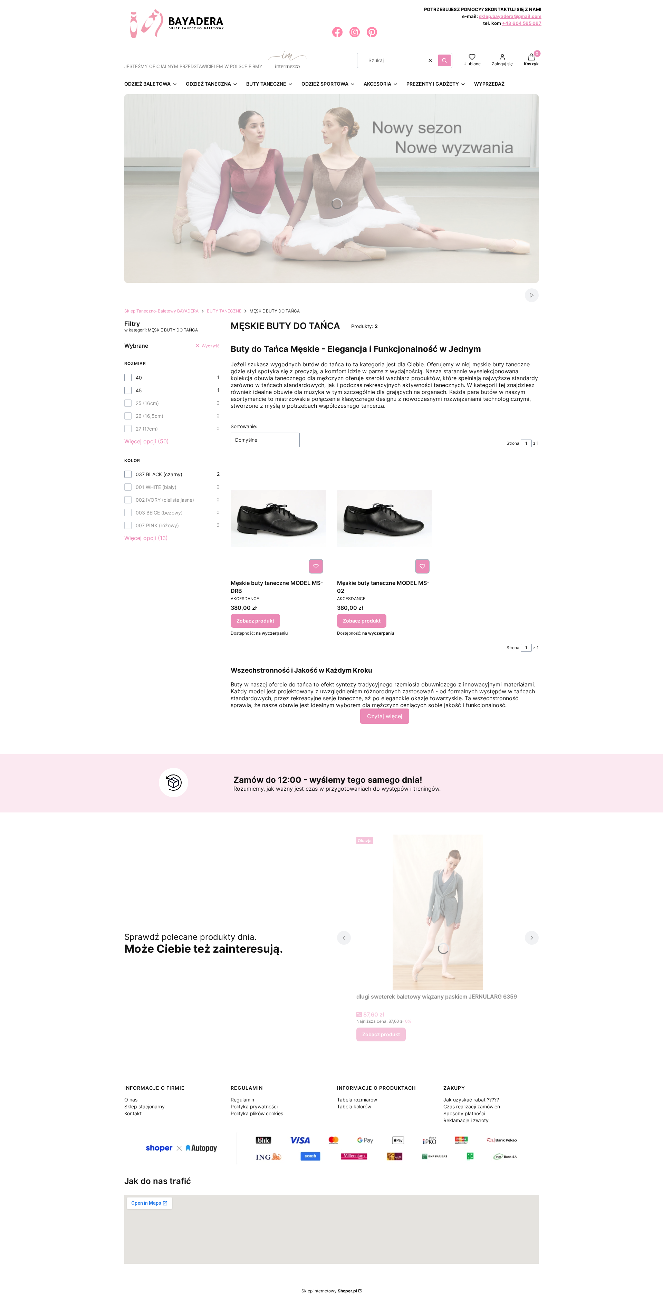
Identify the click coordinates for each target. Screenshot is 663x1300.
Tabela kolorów (354, 1106)
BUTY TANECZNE (224, 311)
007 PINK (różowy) (157, 525)
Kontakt (133, 1113)
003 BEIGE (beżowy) (159, 513)
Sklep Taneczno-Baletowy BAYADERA (161, 311)
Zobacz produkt (255, 621)
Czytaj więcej (384, 716)
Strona (513, 443)
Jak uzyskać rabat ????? (471, 1099)
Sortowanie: (244, 426)
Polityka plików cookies (257, 1113)
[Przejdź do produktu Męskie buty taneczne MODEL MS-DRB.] (278, 518)
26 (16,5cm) (149, 416)
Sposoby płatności (464, 1113)
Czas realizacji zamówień (471, 1106)
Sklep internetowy (329, 1290)
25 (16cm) (147, 403)
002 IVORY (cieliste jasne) (165, 500)
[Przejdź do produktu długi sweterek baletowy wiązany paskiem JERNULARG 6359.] (437, 912)
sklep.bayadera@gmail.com (510, 16)
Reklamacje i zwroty (466, 1120)
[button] (444, 60)
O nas (130, 1099)
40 (139, 378)
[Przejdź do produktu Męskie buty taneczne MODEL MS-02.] (384, 518)
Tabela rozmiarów (357, 1099)
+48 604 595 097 (521, 23)
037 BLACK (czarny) (159, 474)
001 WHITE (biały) (156, 487)
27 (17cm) (147, 429)
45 (139, 390)
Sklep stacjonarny (144, 1106)
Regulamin (242, 1099)
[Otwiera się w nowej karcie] (337, 32)
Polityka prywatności (254, 1106)
